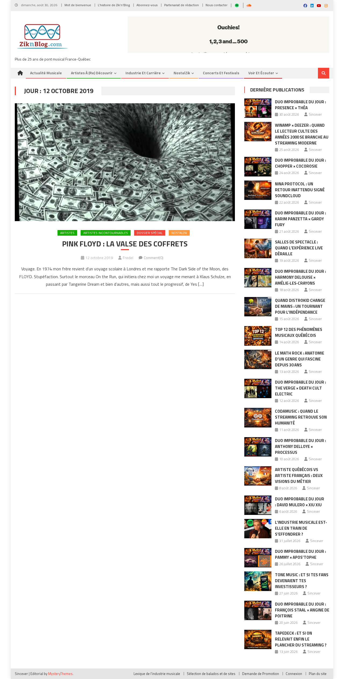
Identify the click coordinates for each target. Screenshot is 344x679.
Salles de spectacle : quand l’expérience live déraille (299, 248)
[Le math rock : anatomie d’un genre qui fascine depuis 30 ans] (257, 359)
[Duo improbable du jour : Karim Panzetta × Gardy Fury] (257, 219)
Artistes (67, 232)
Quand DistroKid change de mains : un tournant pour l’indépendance (300, 306)
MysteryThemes (60, 673)
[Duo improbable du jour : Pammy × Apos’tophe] (257, 557)
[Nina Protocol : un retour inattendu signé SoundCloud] (257, 190)
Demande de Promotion (260, 673)
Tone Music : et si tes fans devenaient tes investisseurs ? (301, 581)
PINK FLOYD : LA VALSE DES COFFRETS (125, 244)
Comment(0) (153, 257)
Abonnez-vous (147, 5)
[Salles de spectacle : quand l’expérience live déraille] (257, 248)
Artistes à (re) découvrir (92, 73)
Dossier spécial (150, 232)
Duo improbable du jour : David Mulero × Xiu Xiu (299, 502)
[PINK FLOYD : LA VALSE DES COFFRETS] (125, 162)
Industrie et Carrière (143, 73)
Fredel (128, 257)
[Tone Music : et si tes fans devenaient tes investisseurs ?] (257, 581)
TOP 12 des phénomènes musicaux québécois (298, 332)
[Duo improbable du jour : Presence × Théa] (257, 108)
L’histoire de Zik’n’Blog (114, 5)
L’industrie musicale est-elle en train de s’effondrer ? (301, 528)
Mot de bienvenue (77, 5)
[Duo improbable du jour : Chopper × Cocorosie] (257, 166)
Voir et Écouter (261, 73)
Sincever (315, 114)
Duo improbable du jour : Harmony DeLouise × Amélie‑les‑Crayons (300, 277)
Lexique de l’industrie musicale (157, 673)
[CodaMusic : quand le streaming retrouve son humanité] (257, 417)
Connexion (294, 673)
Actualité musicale (46, 73)
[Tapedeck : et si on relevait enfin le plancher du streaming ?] (257, 639)
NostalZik (182, 73)
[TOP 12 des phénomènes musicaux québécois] (257, 335)
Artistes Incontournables (105, 232)
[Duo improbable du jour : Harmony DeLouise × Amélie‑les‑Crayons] (257, 277)
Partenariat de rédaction (181, 5)
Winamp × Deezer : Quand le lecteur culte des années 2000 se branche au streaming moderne (301, 134)
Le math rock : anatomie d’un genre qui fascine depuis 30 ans (299, 359)
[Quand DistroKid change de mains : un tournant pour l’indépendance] (257, 306)
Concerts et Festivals (221, 73)
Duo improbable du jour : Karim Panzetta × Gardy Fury (300, 219)
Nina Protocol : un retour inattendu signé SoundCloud (300, 190)
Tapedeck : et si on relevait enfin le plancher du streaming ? (301, 639)
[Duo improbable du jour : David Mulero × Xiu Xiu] (257, 505)
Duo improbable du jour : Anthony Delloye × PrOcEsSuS (300, 446)
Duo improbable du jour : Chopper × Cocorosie (300, 163)
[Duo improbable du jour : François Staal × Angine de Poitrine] (257, 610)
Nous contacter (216, 5)
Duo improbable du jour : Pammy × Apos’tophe (300, 554)
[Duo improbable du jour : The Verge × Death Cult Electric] (257, 388)
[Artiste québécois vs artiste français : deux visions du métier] (257, 476)
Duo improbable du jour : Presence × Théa (300, 105)
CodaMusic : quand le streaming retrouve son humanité (301, 417)
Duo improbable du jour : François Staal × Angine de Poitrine (302, 610)
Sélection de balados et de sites (211, 673)
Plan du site (318, 673)
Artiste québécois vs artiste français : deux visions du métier (299, 475)
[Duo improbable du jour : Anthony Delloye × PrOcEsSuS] (257, 447)
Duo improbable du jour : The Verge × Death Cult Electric (300, 388)
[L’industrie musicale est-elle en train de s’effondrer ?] (257, 528)
